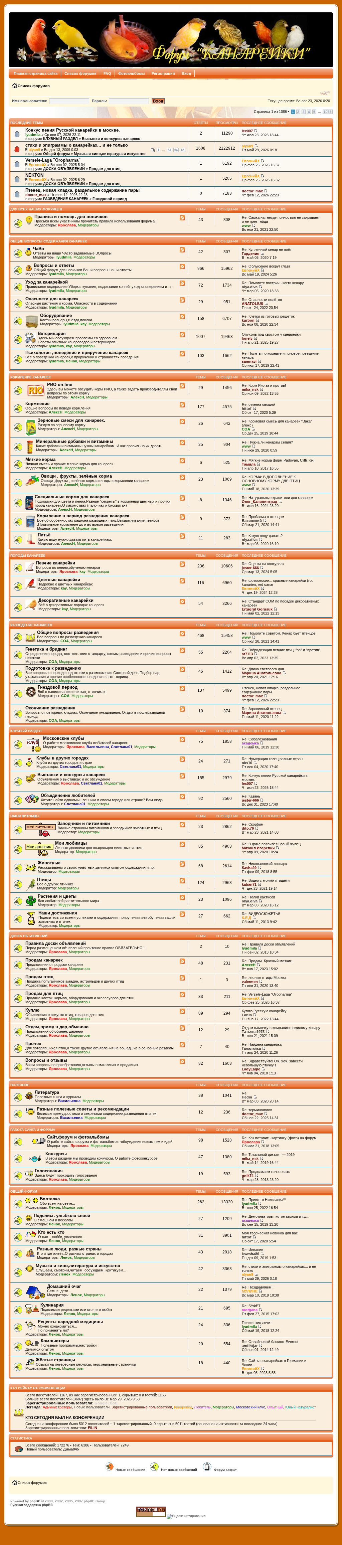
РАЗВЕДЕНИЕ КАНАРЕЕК (66, 199)
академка (250, 743)
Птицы (44, 879)
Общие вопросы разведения (68, 632)
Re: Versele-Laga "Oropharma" (267, 994)
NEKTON (34, 175)
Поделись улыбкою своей (62, 1215)
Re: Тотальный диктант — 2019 (268, 1155)
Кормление (37, 403)
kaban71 (249, 884)
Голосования (49, 1170)
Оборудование (56, 315)
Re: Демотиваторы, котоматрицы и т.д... (275, 1216)
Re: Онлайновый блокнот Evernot (270, 1342)
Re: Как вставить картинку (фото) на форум (279, 1138)
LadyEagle (251, 1069)
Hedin (247, 1097)
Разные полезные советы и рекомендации (83, 1108)
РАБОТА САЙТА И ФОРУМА (32, 1130)
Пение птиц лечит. (257, 1323)
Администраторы (57, 1407)
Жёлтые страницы (55, 1359)
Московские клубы (63, 738)
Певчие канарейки (55, 562)
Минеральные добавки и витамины (74, 441)
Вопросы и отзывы (46, 1060)
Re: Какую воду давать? (262, 536)
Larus (247, 1015)
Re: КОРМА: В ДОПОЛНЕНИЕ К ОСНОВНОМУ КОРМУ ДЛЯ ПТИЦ (271, 479)
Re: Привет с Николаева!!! (264, 1200)
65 (182, 150)
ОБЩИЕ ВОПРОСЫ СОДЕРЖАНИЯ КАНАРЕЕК (48, 241)
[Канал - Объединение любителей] (182, 797)
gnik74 (247, 1176)
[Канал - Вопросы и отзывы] (182, 1062)
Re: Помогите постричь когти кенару (273, 283)
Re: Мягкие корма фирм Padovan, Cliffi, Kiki (278, 460)
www (246, 225)
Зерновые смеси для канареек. (71, 420)
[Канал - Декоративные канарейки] (182, 602)
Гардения (250, 253)
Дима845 (71, 1449)
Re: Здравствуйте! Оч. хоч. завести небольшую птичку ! (272, 1063)
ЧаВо (38, 248)
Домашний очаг (64, 1286)
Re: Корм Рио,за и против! (264, 385)
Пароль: (99, 101)
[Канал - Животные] (182, 864)
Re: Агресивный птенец (262, 709)
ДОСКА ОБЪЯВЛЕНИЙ (64, 169)
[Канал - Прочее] (182, 1045)
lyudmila (32, 135)
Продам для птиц (105, 169)
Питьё (44, 534)
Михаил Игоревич (258, 848)
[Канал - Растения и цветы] (182, 898)
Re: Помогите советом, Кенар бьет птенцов (279, 633)
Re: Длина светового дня (263, 669)
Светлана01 (121, 747)
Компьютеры (55, 1340)
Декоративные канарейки (66, 600)
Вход (186, 73)
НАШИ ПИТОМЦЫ (24, 816)
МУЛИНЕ (250, 1291)
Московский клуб (250, 1407)
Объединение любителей (68, 795)
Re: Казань (251, 796)
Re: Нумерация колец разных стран (272, 759)
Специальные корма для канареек (72, 496)
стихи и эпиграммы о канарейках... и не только (76, 145)
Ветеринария (52, 333)
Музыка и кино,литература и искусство (110, 154)
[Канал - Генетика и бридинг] (182, 651)
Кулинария (52, 1305)
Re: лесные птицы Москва (264, 978)
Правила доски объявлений (55, 943)
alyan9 (34, 150)
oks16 (247, 763)
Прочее (33, 1043)
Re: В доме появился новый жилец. (272, 844)
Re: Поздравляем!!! (258, 1287)
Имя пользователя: (29, 101)
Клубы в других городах (62, 757)
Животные (49, 862)
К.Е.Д (246, 918)
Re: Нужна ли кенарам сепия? (267, 442)
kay (83, 324)
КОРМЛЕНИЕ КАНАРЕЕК (30, 377)
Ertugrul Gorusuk (257, 609)
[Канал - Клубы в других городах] (182, 759)
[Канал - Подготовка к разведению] (182, 670)
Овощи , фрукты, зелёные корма (76, 476)
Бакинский (252, 521)
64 (176, 150)
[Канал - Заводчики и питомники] (182, 825)
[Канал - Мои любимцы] (182, 845)
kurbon (248, 320)
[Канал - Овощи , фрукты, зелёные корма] (182, 478)
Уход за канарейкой (46, 282)
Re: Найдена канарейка (262, 1044)
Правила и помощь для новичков (71, 216)
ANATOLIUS (252, 304)
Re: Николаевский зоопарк (264, 864)
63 (169, 150)
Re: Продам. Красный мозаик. (267, 961)
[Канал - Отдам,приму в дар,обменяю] (182, 1028)
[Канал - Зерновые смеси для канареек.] (182, 422)
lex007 (247, 131)
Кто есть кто (51, 1232)
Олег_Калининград (259, 502)
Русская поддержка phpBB (31, 1505)
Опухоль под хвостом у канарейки (271, 334)
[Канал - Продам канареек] (182, 962)
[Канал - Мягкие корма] (182, 461)
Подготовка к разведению (53, 668)
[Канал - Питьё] (182, 536)
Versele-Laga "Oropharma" (52, 160)
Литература (47, 1092)
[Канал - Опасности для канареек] (182, 300)
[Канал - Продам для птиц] (182, 995)
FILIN (92, 1428)
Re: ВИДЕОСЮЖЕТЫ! (261, 914)
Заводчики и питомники (83, 823)
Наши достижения (57, 912)
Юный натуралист (300, 1407)
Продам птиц (39, 976)
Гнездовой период (110, 199)
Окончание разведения (50, 707)
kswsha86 (250, 1254)
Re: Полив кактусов (258, 897)
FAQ (107, 73)
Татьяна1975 (253, 1032)
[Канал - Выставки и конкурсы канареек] (182, 776)
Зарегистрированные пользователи (142, 1407)
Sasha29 (249, 868)
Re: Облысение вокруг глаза (266, 266)
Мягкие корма (40, 459)
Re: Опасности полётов (262, 300)
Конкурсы (56, 1153)
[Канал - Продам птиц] (182, 978)
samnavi (249, 361)
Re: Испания (252, 1250)
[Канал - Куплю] (182, 1012)
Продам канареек (44, 960)
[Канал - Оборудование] (182, 317)
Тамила (248, 464)
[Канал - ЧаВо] (182, 250)
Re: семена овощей (258, 404)
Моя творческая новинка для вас (270, 1233)
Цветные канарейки (58, 579)
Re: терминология (257, 1110)
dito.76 (248, 828)
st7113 (247, 654)
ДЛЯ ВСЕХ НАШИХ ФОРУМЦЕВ (36, 209)
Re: (244, 1093)
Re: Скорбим (253, 824)
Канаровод (183, 1407)
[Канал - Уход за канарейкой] (182, 284)
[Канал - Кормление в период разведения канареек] (182, 517)
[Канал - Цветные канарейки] (182, 581)
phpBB (35, 1501)
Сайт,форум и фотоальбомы (78, 1137)
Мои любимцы (71, 843)
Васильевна (98, 747)
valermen (250, 982)
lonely (247, 338)
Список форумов (80, 73)
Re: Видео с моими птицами (266, 880)
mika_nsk (250, 389)
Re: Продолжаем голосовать (266, 1172)
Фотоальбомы (131, 73)
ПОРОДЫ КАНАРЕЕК (27, 555)
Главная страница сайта (35, 73)
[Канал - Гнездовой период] (182, 689)
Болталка (50, 1198)
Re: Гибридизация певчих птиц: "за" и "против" (281, 650)
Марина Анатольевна (261, 673)
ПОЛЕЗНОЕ (19, 1085)
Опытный (275, 1407)
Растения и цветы (57, 896)
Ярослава (67, 225)
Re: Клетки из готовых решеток (268, 316)
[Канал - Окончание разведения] (182, 709)
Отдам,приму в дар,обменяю (57, 1026)
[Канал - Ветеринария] (182, 335)
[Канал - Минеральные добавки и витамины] (182, 443)
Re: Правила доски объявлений (268, 944)
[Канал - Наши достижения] (182, 914)
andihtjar (250, 1346)
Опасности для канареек (51, 298)
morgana (250, 1310)
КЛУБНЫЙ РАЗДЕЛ (60, 139)
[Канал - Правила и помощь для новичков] (182, 218)
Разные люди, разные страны (69, 1248)
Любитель (202, 1407)
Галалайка (251, 1048)
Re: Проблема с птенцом (263, 517)
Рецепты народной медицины (70, 1321)
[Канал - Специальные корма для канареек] (182, 498)
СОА (246, 429)
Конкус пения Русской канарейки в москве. (72, 130)
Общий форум (56, 154)
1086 (328, 112)
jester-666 (250, 568)
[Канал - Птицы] (182, 881)
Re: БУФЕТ (251, 1306)
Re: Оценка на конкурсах (263, 564)
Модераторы (88, 225)
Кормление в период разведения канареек (83, 515)
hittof (246, 408)
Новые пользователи (92, 1407)
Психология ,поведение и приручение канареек (76, 352)
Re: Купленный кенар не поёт (267, 249)
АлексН (77, 397)
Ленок (71, 361)
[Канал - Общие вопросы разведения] (182, 634)
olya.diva (250, 287)
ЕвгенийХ (37, 165)
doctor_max (35, 195)
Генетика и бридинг (46, 649)
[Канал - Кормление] (182, 405)
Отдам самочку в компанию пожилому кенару (281, 1028)
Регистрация (163, 73)
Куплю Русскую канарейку (264, 1011)
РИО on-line (59, 384)
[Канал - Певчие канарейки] (182, 564)
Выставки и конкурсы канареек (111, 139)
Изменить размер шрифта (325, 93)
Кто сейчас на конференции (37, 1388)
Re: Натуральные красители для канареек (277, 498)
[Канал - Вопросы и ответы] (182, 267)
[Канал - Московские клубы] (182, 740)
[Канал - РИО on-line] (182, 386)
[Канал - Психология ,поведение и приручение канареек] (182, 354)
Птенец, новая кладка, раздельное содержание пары (82, 190)
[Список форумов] (161, 39)
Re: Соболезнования (259, 739)
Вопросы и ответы (54, 265)
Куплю (32, 1010)
